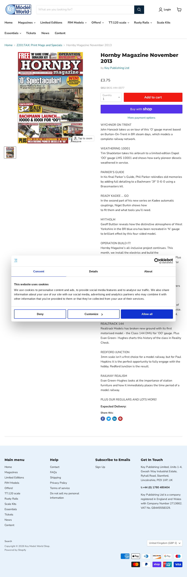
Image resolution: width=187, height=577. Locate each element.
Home (9, 23)
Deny (40, 314)
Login (167, 9)
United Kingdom (163, 543)
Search (8, 541)
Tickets (31, 33)
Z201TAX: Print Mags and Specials (39, 45)
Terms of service (60, 488)
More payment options (141, 117)
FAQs (53, 472)
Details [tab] (93, 271)
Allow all (147, 314)
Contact (54, 467)
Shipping (55, 477)
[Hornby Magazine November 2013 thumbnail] (10, 152)
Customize (91, 314)
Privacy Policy (58, 483)
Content (60, 33)
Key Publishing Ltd (116, 68)
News (45, 33)
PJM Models (76, 23)
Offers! (96, 23)
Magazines (25, 23)
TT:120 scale (118, 23)
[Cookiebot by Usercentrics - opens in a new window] (157, 261)
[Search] (139, 9)
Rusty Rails (142, 23)
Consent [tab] (38, 271)
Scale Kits (163, 23)
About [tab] (148, 271)
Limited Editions (51, 23)
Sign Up (100, 467)
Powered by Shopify (15, 550)
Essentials (12, 33)
